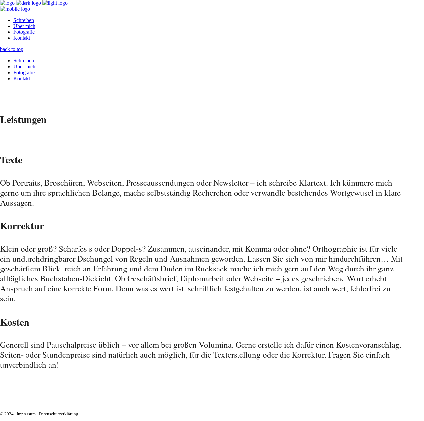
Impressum (26, 413)
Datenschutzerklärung (58, 413)
